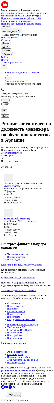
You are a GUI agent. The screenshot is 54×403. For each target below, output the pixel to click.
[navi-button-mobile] (4, 66)
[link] (6, 50)
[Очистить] (5, 100)
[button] (4, 57)
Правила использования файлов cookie (21, 23)
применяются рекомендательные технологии (26, 369)
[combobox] (15, 93)
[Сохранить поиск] (4, 112)
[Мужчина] (8, 178)
